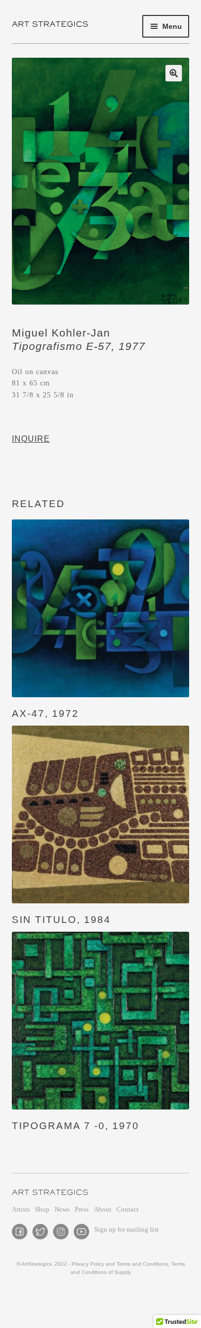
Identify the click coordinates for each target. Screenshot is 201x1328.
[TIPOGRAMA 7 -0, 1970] (101, 1021)
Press (82, 1209)
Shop (42, 1209)
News (62, 1209)
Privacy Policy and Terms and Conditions (120, 1264)
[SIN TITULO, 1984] (101, 814)
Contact (127, 1209)
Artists (21, 1209)
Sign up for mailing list (126, 1229)
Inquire (31, 438)
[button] (173, 73)
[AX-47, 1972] (101, 608)
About (102, 1209)
